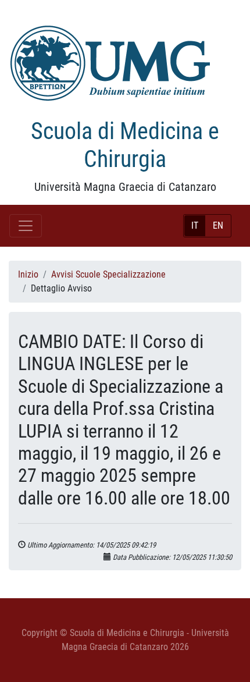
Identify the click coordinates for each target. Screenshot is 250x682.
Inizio (28, 274)
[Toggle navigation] (25, 225)
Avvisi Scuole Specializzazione (108, 274)
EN (218, 225)
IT (194, 225)
